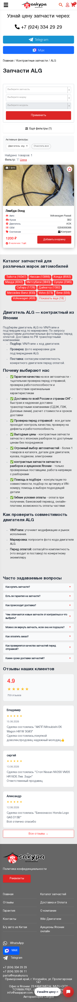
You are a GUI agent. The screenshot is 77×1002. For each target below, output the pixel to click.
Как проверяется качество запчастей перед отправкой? (31, 647)
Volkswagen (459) (24, 298)
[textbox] (37, 89)
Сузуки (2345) (63, 282)
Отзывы (8, 902)
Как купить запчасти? (18, 587)
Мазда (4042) (14, 282)
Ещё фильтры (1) (40, 128)
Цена (23, 160)
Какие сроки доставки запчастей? (25, 658)
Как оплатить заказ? (17, 637)
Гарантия (9, 911)
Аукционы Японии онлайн (52, 929)
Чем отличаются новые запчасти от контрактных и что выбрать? (36, 616)
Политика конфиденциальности (25, 869)
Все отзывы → (38, 834)
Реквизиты (17, 878)
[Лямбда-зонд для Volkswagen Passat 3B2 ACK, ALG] (38, 185)
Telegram (41, 39)
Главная (8, 894)
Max (41, 50)
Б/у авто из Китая (15, 927)
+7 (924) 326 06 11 (15, 971)
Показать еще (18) (51, 298)
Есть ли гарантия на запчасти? (23, 596)
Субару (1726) (26, 287)
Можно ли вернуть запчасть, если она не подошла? (35, 627)
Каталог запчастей (53, 894)
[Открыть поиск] (60, 5)
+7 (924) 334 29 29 (41, 27)
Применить (38, 115)
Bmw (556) (63, 293)
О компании (48, 911)
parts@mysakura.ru (15, 976)
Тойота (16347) (16, 277)
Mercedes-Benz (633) (21, 293)
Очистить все (41, 146)
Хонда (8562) (62, 277)
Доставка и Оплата (53, 902)
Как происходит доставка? (21, 605)
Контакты (9, 919)
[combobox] (38, 90)
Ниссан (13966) (40, 277)
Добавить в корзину (54, 239)
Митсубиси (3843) (38, 282)
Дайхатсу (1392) (49, 287)
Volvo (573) (46, 293)
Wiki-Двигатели (50, 919)
